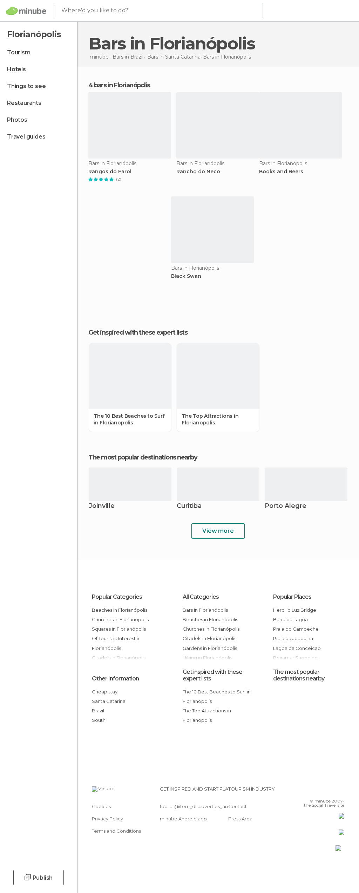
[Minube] (26, 11)
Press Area (240, 818)
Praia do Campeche (296, 629)
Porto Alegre (285, 506)
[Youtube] (339, 791)
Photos (17, 119)
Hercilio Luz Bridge (294, 610)
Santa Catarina (109, 701)
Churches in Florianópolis (120, 619)
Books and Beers (281, 172)
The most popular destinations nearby (142, 457)
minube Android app (183, 818)
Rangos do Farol (109, 172)
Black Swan (186, 276)
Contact (237, 806)
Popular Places (292, 596)
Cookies (101, 806)
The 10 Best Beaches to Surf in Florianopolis (129, 419)
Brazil (98, 710)
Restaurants (24, 103)
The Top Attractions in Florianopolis (210, 419)
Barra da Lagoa (290, 619)
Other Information (115, 678)
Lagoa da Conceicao (297, 648)
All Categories (201, 596)
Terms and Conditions (116, 831)
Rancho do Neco (198, 172)
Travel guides (26, 136)
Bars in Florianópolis (205, 610)
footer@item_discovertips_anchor (199, 806)
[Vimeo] (330, 791)
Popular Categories (117, 596)
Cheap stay (104, 691)
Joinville (102, 506)
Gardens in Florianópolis (210, 648)
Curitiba (189, 506)
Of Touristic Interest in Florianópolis (116, 643)
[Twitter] (321, 791)
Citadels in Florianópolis (209, 638)
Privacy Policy (107, 818)
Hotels (16, 69)
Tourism (19, 52)
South (99, 720)
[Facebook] (312, 791)
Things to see (26, 86)
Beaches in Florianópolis (119, 610)
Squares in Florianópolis (119, 629)
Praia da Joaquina (293, 638)
